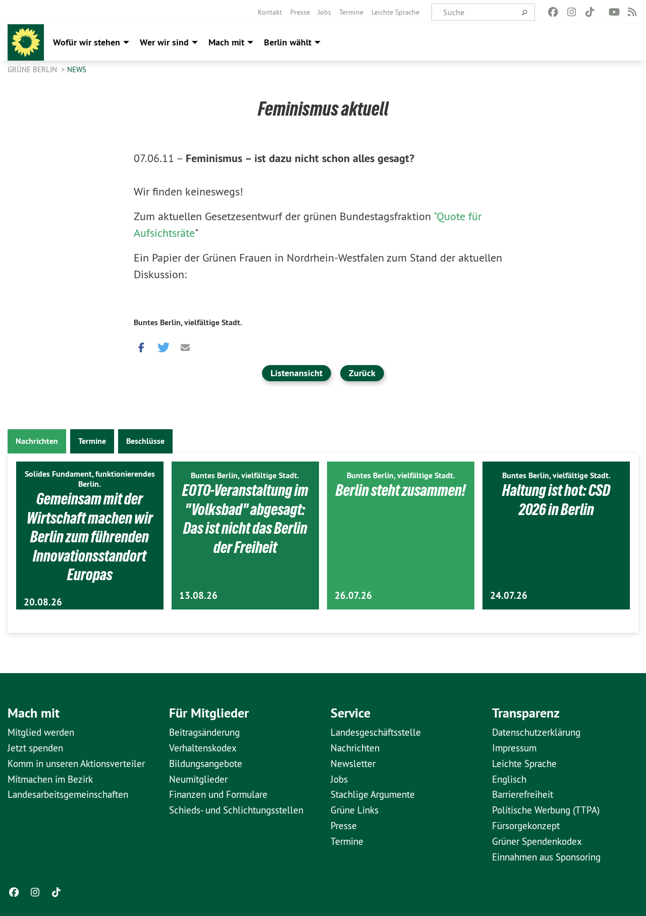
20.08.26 (43, 602)
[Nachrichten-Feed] (632, 12)
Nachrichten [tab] (37, 441)
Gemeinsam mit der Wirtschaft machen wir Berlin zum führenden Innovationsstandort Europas (90, 537)
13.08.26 (198, 595)
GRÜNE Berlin (33, 69)
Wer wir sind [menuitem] (164, 42)
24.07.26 (508, 595)
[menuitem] (270, 12)
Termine (351, 12)
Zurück (362, 373)
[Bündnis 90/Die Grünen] (26, 42)
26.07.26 (353, 595)
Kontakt (270, 12)
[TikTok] (589, 12)
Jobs (324, 12)
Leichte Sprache (395, 12)
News (76, 69)
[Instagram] (571, 12)
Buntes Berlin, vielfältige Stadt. (188, 322)
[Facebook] (553, 12)
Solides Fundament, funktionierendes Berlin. (90, 479)
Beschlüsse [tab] (145, 441)
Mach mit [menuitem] (226, 42)
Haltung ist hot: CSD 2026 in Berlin (556, 500)
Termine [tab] (92, 441)
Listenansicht (296, 373)
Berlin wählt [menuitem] (287, 42)
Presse (300, 12)
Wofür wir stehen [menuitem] (86, 42)
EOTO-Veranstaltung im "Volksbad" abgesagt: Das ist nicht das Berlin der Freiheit (245, 518)
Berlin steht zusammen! (401, 490)
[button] (141, 344)
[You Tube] (614, 12)
